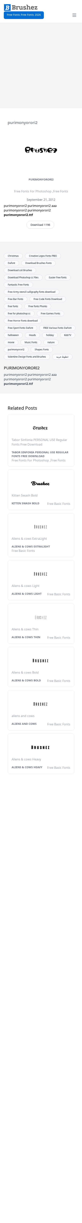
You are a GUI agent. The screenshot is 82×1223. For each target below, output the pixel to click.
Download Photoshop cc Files (23, 277)
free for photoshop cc (19, 313)
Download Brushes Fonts (38, 263)
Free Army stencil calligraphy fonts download (31, 291)
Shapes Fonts (42, 349)
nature (51, 342)
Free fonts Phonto (37, 306)
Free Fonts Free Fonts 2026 (24, 14)
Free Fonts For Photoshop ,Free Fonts (41, 191)
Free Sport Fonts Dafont (20, 327)
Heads (32, 335)
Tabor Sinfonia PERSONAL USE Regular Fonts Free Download (40, 454)
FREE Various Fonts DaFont (57, 327)
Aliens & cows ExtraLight (31, 546)
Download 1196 (40, 225)
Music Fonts (31, 342)
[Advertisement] (41, 65)
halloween (13, 335)
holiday (50, 335)
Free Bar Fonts (15, 299)
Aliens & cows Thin (26, 637)
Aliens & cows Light (27, 593)
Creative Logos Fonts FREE (43, 255)
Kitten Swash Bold (25, 503)
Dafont (11, 263)
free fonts (13, 306)
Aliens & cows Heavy (27, 767)
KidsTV (67, 335)
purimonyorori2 (41, 179)
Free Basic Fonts (58, 504)
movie (11, 342)
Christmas (13, 255)
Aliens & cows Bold (26, 680)
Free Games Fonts (50, 313)
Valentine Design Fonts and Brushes (27, 356)
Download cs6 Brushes (20, 270)
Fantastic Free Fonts (18, 284)
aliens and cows (24, 724)
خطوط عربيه (62, 356)
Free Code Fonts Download (48, 299)
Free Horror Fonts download (23, 320)
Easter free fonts (58, 277)
